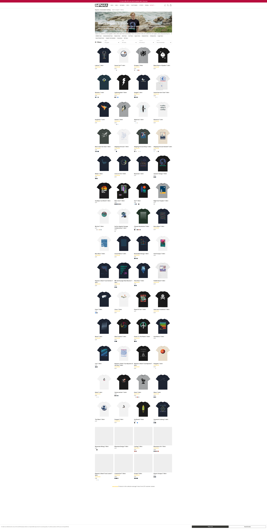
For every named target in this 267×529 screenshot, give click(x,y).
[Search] (167, 5)
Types (106, 40)
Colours (140, 40)
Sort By (158, 40)
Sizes (123, 40)
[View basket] (170, 5)
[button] (118, 42)
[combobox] (112, 42)
